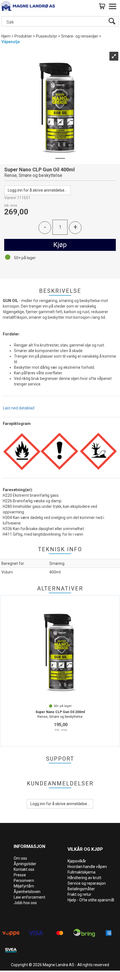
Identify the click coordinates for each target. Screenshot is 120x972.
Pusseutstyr (46, 36)
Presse (20, 875)
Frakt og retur (79, 894)
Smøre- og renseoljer (79, 36)
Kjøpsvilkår (77, 861)
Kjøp (60, 245)
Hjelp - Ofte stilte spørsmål (91, 900)
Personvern (24, 880)
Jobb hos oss (25, 903)
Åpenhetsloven (27, 891)
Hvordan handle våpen (87, 866)
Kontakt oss (24, 869)
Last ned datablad (18, 408)
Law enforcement (29, 897)
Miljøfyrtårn (24, 886)
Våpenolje (10, 41)
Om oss (20, 858)
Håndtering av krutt (84, 877)
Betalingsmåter (81, 889)
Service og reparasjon (87, 883)
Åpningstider (25, 864)
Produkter (23, 36)
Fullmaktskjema (81, 872)
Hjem (6, 36)
